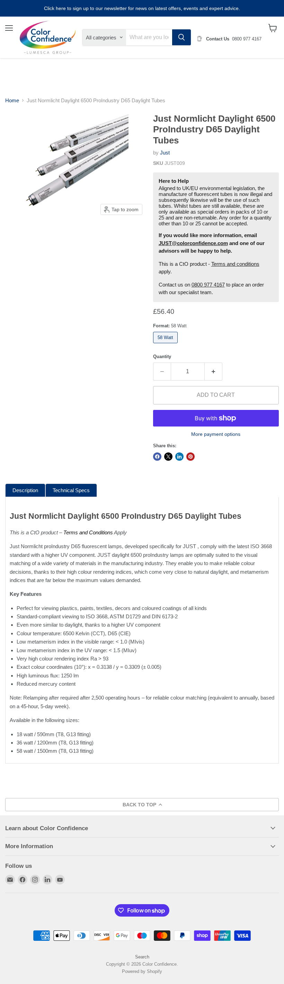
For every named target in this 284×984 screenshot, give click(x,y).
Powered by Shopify (142, 971)
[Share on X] (168, 456)
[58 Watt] (166, 345)
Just (165, 153)
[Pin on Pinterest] (190, 456)
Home (12, 100)
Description (25, 490)
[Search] (181, 37)
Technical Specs (71, 490)
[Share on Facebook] (157, 456)
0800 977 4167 (208, 285)
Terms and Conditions (88, 532)
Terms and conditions (235, 264)
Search (142, 956)
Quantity (162, 356)
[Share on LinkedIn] (179, 456)
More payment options (215, 434)
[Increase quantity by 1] (213, 372)
